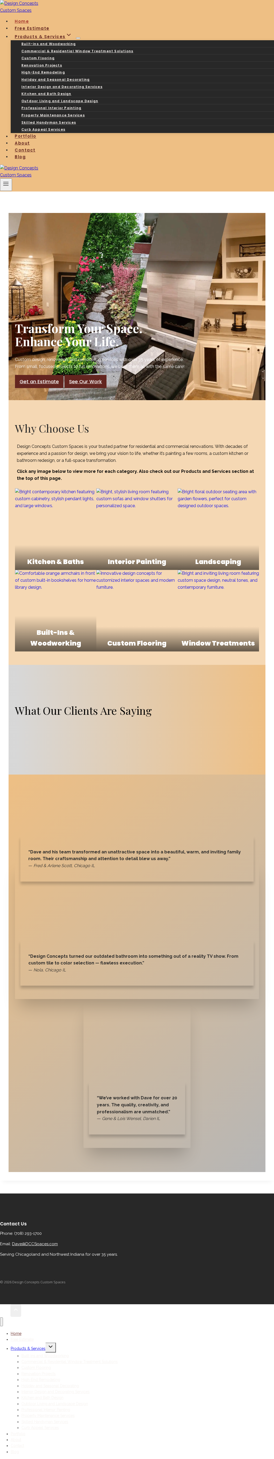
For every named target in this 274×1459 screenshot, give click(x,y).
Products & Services (28, 1348)
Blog (20, 157)
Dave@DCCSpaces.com (35, 1243)
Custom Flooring (38, 58)
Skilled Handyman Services (48, 122)
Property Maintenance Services (53, 115)
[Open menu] (6, 184)
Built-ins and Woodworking (48, 44)
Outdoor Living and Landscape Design (59, 101)
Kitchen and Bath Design (46, 93)
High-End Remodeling (43, 72)
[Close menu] (1, 1321)
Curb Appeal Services (43, 129)
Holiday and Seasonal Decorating (55, 79)
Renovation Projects (41, 65)
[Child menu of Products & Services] (78, 38)
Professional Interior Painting (51, 108)
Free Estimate (22, 1339)
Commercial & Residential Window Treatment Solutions (77, 51)
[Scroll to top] (5, 1311)
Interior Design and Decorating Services (61, 86)
